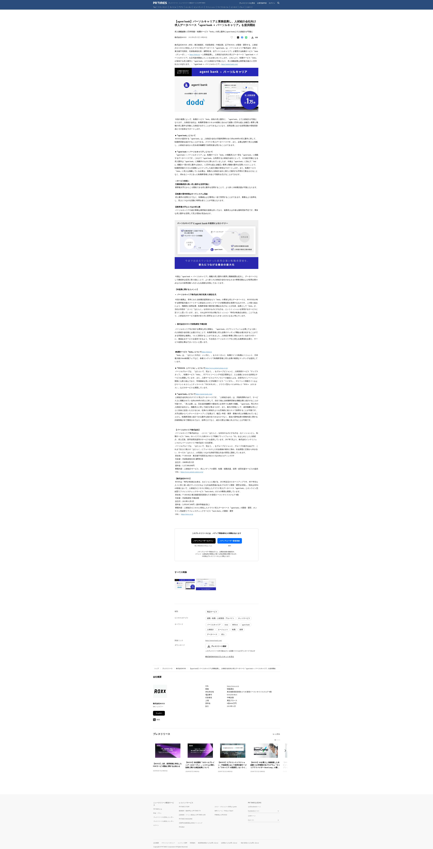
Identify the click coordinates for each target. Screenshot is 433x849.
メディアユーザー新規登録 (229, 541)
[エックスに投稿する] (238, 37)
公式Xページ (252, 816)
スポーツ (249, 7)
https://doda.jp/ (195, 54)
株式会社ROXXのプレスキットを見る (219, 657)
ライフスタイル (222, 7)
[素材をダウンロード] (252, 37)
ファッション (210, 7)
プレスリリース (167, 668)
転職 (233, 629)
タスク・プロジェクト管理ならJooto (226, 807)
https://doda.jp (207, 352)
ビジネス (234, 7)
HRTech (235, 625)
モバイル (173, 7)
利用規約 (192, 843)
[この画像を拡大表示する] (185, 584)
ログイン (272, 3)
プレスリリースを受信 (247, 3)
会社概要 (156, 843)
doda (226, 625)
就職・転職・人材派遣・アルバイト (220, 618)
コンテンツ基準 (182, 843)
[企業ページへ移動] (160, 692)
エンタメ (188, 7)
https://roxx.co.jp (187, 514)
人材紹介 (210, 629)
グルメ (241, 7)
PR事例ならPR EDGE (221, 815)
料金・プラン (157, 813)
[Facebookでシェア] (242, 37)
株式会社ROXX (181, 668)
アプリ (180, 7)
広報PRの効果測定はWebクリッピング (190, 823)
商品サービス (212, 612)
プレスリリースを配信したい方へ (163, 821)
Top (154, 7)
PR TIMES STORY (184, 807)
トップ (156, 668)
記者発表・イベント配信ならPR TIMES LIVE (192, 815)
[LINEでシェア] (246, 37)
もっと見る (276, 734)
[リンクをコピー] (256, 37)
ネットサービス (244, 618)
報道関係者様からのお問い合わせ (208, 843)
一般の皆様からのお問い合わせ (249, 843)
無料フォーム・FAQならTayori (224, 811)
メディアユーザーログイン (203, 541)
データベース (212, 634)
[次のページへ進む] (286, 751)
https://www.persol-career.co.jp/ (192, 472)
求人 (223, 634)
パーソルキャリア (214, 625)
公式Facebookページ (254, 807)
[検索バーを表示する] (278, 3)
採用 (241, 629)
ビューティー (198, 7)
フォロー (159, 713)
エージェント (223, 629)
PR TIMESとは (157, 809)
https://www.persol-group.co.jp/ (216, 368)
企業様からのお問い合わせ (229, 843)
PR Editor (182, 827)
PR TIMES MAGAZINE (185, 819)
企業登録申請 (262, 3)
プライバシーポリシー (168, 843)
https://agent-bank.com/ (229, 64)
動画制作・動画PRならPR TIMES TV (190, 811)
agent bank (246, 625)
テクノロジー (163, 7)
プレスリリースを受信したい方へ (163, 817)
